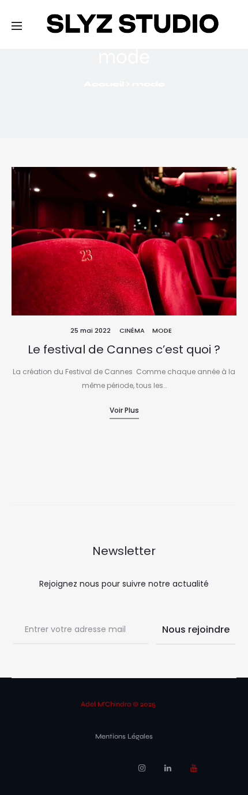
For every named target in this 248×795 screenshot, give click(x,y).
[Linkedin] (167, 768)
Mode (162, 330)
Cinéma (132, 330)
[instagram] (141, 768)
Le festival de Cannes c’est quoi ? (124, 349)
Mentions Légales (124, 736)
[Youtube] (193, 768)
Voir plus (124, 410)
